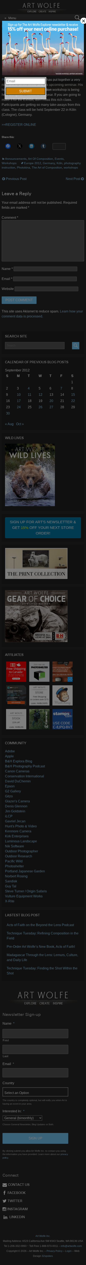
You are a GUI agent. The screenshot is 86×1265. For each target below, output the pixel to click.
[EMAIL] (43, 48)
